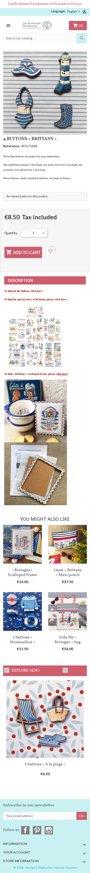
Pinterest (37, 830)
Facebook (25, 830)
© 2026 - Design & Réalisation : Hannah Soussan (45, 867)
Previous (6, 670)
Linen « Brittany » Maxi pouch (68, 572)
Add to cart (23, 252)
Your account (16, 852)
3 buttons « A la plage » (45, 764)
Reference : (12, 146)
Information (15, 844)
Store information (21, 861)
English (72, 11)
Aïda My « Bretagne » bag (68, 640)
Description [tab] (20, 280)
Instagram (49, 830)
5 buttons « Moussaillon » (22, 640)
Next (65, 670)
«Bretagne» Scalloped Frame (22, 572)
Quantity (10, 233)
